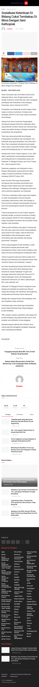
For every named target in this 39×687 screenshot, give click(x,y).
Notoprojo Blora (17, 623)
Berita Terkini (6, 639)
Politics (29, 591)
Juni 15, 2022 (19, 29)
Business (17, 554)
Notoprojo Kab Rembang (31, 567)
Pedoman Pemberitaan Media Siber (21, 674)
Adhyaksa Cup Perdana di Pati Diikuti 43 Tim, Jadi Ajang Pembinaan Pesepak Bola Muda (24, 491)
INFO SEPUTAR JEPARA (19, 588)
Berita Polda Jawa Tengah (6, 607)
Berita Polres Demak (6, 611)
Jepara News (18, 596)
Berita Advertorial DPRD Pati (5, 558)
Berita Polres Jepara (6, 620)
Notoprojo (5, 674)
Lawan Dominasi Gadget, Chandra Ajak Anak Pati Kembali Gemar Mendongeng (18, 481)
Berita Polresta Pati (7, 633)
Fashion (17, 572)
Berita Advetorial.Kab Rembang (6, 591)
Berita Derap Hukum (6, 596)
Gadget (16, 577)
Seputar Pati (31, 611)
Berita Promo (6, 636)
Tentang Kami (14, 676)
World (29, 636)
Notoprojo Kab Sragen (31, 571)
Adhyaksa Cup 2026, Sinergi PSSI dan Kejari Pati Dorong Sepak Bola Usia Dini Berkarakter (24, 513)
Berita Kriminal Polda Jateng (6, 600)
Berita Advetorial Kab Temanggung (6, 572)
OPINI (29, 583)
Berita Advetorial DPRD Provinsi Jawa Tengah (6, 565)
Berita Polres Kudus (6, 624)
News (16, 620)
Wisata (29, 634)
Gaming (16, 580)
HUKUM (16, 585)
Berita (4, 554)
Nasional (17, 617)
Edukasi (17, 564)
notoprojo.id (9, 680)
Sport (28, 618)
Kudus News (18, 601)
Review (29, 596)
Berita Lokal (6, 604)
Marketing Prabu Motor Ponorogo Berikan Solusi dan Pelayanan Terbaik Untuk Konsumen (23, 449)
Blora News (18, 552)
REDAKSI (4, 676)
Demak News (18, 561)
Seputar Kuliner (32, 604)
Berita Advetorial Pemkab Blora (6, 585)
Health (16, 582)
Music (16, 614)
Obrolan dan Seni (11, 9)
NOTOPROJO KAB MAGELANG (31, 562)
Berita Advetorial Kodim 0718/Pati (5, 579)
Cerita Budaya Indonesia (19, 558)
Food (16, 574)
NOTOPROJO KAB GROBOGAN (18, 636)
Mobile (16, 609)
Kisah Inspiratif (19, 599)
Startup (29, 623)
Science (29, 599)
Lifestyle (17, 606)
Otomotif (30, 586)
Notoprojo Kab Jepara (31, 552)
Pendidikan (30, 588)
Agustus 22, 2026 (8, 484)
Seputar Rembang (30, 614)
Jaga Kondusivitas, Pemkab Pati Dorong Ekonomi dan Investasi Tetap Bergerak (23, 502)
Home (3, 9)
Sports (29, 620)
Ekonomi (17, 566)
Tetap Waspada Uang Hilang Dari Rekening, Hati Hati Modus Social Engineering (22, 421)
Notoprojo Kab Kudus (31, 557)
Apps (3, 552)
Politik (29, 594)
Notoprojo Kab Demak (19, 631)
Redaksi (10, 29)
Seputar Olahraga (30, 607)
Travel (29, 628)
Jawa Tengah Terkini (18, 592)
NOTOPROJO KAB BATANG (18, 627)
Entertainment (19, 569)
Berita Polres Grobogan (6, 616)
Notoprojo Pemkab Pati (31, 575)
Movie (16, 612)
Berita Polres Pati (6, 628)
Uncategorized (32, 631)
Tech (28, 626)
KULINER (17, 604)
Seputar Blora (31, 601)
